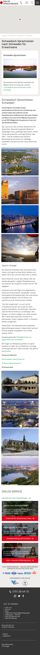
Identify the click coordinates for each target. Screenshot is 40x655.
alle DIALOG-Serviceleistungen (14, 498)
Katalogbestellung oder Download (18, 539)
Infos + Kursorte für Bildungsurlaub (18, 560)
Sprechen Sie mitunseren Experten (8, 626)
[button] (20, 19)
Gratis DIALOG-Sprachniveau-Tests (18, 518)
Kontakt (8, 351)
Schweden (29, 35)
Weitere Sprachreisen (11, 363)
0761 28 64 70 (20, 591)
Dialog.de (4, 35)
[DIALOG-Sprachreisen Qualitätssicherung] (19, 575)
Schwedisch (21, 35)
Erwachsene (12, 35)
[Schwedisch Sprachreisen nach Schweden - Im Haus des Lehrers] (20, 68)
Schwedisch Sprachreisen (13, 359)
